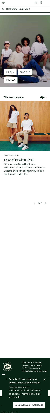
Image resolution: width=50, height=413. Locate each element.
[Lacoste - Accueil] (3, 3)
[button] (41, 2)
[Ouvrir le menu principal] (46, 3)
